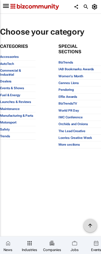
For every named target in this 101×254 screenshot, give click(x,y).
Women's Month (70, 76)
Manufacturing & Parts (16, 116)
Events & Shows (12, 88)
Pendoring (66, 90)
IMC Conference (70, 117)
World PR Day (68, 110)
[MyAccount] (95, 7)
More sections (69, 144)
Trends (5, 136)
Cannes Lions (68, 83)
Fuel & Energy (10, 95)
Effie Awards (67, 97)
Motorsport (8, 122)
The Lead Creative (71, 131)
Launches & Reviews (15, 102)
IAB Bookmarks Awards (76, 69)
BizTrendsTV (67, 103)
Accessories (9, 57)
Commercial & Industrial (10, 72)
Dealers (6, 81)
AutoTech (7, 64)
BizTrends (65, 62)
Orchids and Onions (73, 124)
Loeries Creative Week (75, 138)
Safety (4, 129)
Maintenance (10, 109)
